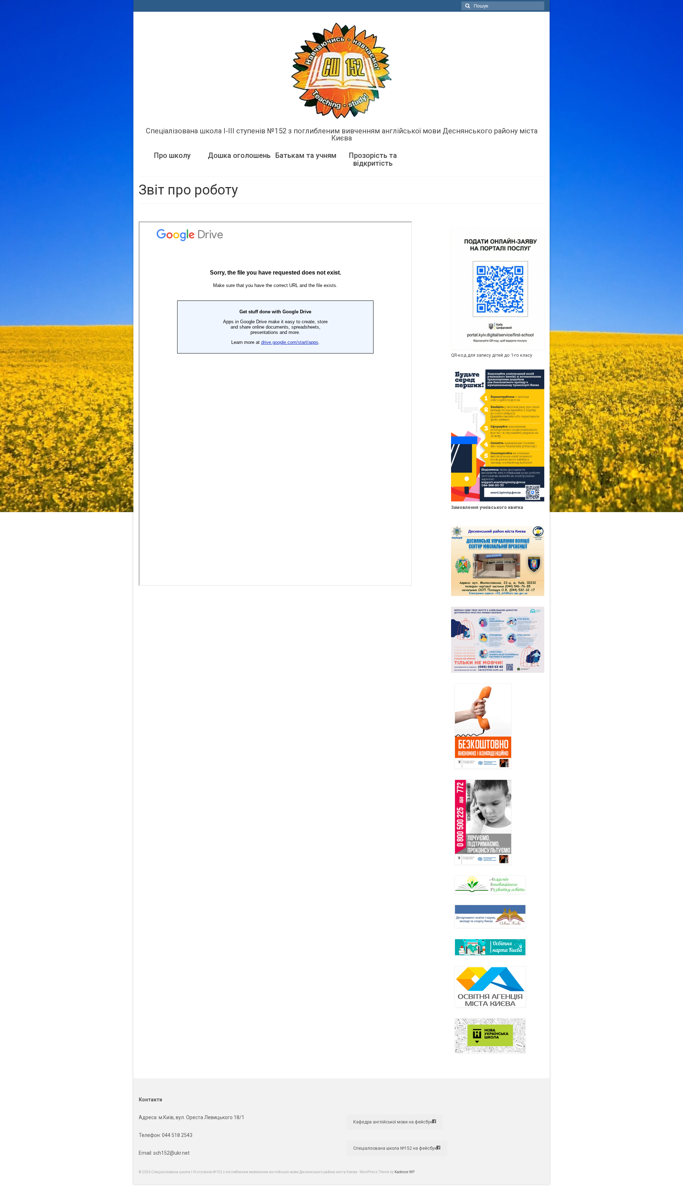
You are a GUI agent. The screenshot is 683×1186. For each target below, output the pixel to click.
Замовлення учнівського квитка (487, 507)
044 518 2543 (177, 1135)
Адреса (148, 1117)
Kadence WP (404, 1172)
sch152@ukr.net (171, 1153)
